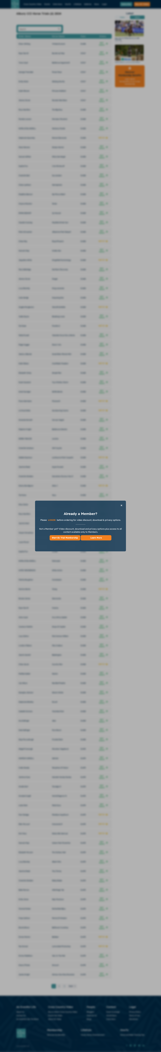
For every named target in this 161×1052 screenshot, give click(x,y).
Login (52, 520)
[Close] (121, 505)
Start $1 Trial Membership (65, 537)
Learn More (96, 537)
